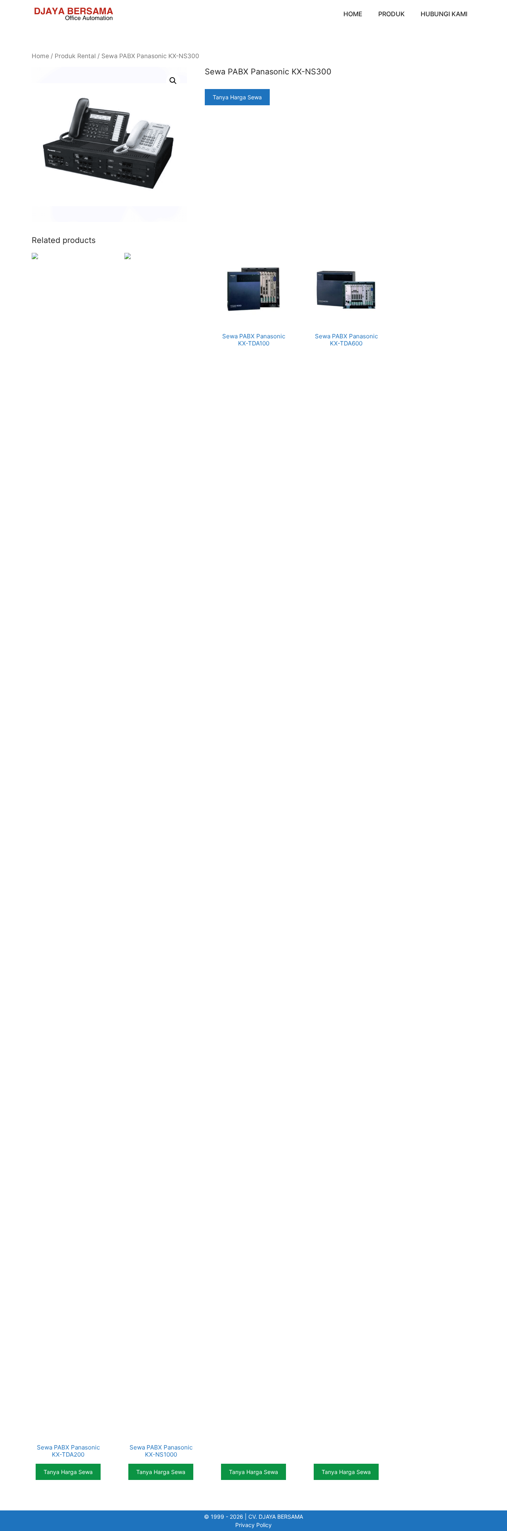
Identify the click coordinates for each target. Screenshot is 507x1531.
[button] (173, 81)
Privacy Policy (253, 1525)
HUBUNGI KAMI (444, 14)
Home (40, 56)
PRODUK (391, 14)
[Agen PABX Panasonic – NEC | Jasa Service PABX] (73, 13)
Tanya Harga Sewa (237, 97)
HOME (352, 14)
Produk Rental (75, 56)
